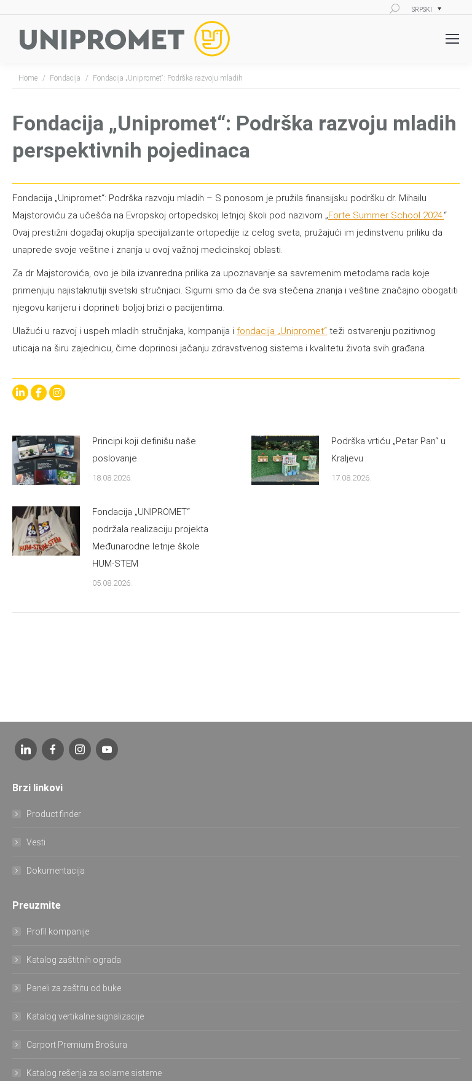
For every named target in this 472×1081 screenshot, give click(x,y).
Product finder (53, 814)
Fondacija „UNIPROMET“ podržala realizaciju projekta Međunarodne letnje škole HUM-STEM (150, 537)
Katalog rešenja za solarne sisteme (94, 1073)
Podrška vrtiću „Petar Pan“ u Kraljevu (388, 450)
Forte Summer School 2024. (386, 215)
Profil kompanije (57, 931)
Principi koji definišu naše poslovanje (144, 450)
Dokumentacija (55, 871)
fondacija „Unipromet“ (282, 331)
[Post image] (46, 460)
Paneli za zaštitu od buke (73, 988)
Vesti (35, 842)
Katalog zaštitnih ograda (73, 960)
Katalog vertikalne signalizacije (85, 1016)
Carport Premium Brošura (76, 1045)
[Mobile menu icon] (452, 38)
